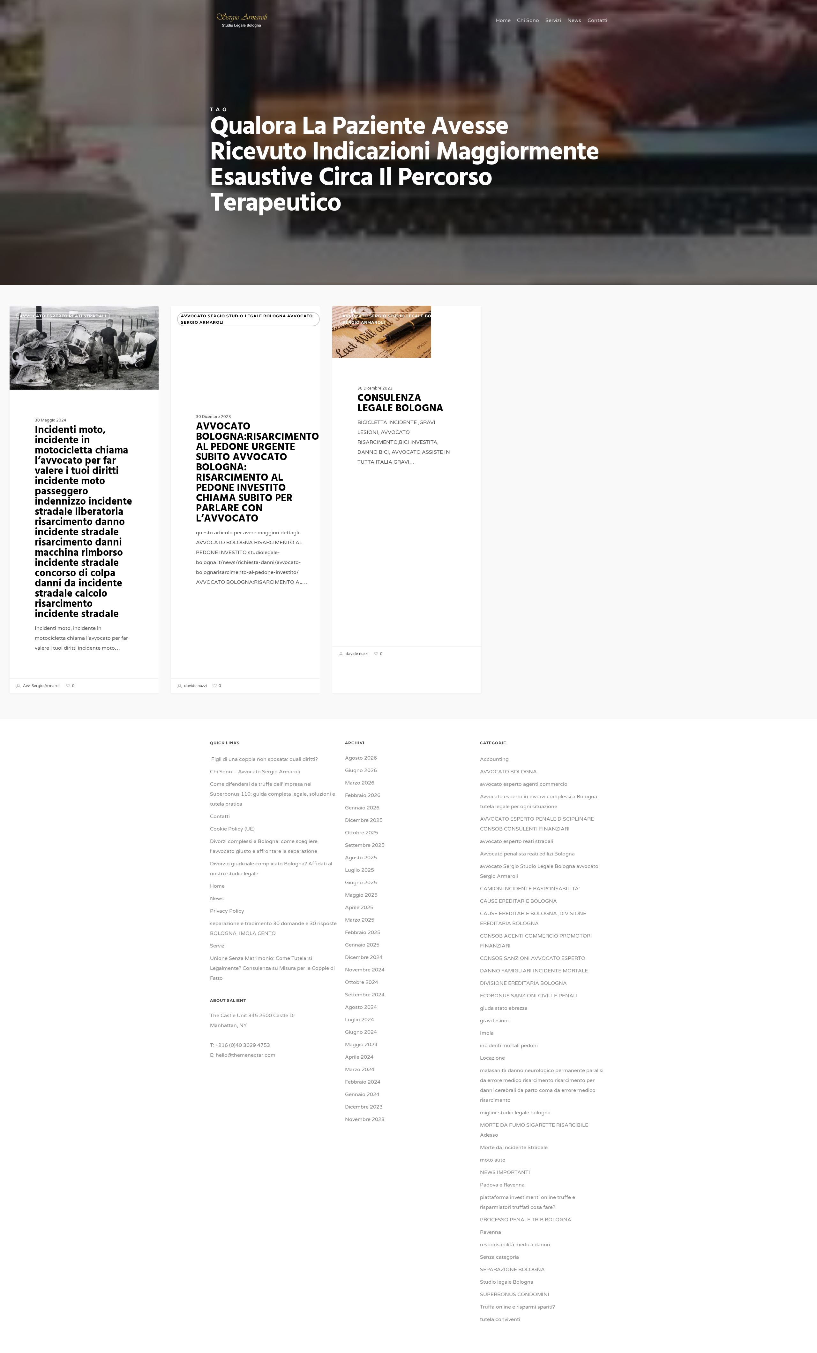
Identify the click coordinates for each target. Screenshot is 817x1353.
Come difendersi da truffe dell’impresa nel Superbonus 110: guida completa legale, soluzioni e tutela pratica (272, 794)
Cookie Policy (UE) (232, 829)
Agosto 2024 (361, 1007)
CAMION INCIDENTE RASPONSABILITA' (530, 888)
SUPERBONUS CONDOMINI (514, 1294)
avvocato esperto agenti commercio (523, 784)
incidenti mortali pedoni (509, 1045)
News (217, 898)
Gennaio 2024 (362, 1094)
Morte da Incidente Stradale (514, 1147)
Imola (487, 1033)
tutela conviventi (500, 1319)
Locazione (492, 1058)
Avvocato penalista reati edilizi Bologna (527, 854)
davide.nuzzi (195, 686)
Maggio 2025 (361, 895)
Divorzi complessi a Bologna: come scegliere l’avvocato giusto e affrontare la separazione (264, 846)
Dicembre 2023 (364, 1107)
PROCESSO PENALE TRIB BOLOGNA (525, 1220)
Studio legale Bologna (506, 1282)
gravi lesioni (494, 1020)
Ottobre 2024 (361, 982)
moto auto (493, 1160)
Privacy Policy (227, 911)
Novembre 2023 (365, 1119)
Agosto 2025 (361, 857)
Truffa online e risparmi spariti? (517, 1307)
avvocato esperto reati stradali (63, 315)
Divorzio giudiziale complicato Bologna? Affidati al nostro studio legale (271, 869)
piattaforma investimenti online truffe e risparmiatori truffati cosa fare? (527, 1202)
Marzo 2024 (359, 1069)
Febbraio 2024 (362, 1082)
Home (217, 886)
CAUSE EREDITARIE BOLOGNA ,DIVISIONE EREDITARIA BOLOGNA (533, 918)
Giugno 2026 (361, 770)
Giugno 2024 (361, 1032)
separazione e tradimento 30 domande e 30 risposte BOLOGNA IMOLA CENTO (273, 928)
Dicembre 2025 (364, 820)
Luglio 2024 (359, 1020)
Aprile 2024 (359, 1057)
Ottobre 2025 (361, 833)
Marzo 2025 (359, 920)
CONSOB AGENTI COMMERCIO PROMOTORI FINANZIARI (536, 941)
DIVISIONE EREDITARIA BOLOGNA (523, 983)
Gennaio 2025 (362, 945)
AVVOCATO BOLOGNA (508, 772)
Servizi (218, 946)
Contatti (220, 816)
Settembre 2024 (365, 995)
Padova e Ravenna (502, 1185)
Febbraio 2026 (362, 795)
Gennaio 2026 (362, 808)
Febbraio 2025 (362, 932)
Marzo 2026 (359, 783)
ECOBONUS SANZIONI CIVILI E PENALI (529, 996)
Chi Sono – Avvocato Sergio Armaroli (255, 772)
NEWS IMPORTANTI (505, 1172)
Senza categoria (499, 1257)
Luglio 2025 (359, 870)
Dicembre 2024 (364, 957)
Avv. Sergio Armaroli (41, 686)
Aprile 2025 (359, 907)
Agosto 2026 (361, 758)
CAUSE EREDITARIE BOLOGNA (518, 901)
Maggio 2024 (361, 1044)
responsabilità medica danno (515, 1244)
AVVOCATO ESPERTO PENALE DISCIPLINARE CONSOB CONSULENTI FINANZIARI (537, 824)
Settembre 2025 (365, 845)
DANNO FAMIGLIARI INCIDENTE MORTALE (534, 971)
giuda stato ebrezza (504, 1008)
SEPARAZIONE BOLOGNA (512, 1269)
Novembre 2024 (365, 970)
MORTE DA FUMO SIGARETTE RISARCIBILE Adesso (534, 1130)
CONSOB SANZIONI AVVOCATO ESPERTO (532, 958)
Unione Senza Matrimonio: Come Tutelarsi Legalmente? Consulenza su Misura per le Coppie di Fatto (272, 968)
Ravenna (490, 1232)
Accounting (494, 759)
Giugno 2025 (361, 882)
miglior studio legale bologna (515, 1112)
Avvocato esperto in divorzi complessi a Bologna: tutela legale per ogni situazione (539, 801)
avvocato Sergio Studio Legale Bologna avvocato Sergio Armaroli (247, 319)
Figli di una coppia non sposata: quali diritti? (264, 759)
